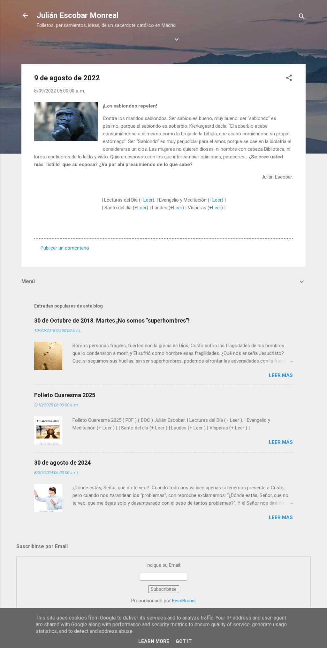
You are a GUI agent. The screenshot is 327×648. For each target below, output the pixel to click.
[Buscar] (302, 17)
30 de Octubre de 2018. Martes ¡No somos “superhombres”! (112, 320)
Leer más (281, 375)
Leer (148, 200)
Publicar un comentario (65, 248)
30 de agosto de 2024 (62, 462)
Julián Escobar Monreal (77, 15)
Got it (184, 641)
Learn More (153, 641)
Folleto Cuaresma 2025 (64, 395)
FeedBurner (184, 601)
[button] (289, 79)
